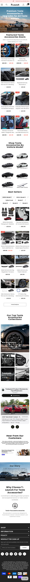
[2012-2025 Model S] (22, 175)
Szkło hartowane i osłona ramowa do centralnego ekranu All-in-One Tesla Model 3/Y (7, 83)
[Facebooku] (2, 554)
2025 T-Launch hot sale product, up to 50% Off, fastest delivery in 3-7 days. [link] (15, 40)
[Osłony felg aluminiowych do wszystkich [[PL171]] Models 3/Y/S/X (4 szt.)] (22, 50)
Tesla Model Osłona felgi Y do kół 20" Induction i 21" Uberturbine (7, 60)
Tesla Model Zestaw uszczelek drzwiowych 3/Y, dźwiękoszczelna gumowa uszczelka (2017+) (22, 131)
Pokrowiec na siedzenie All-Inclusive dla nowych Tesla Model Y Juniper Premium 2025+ (22, 223)
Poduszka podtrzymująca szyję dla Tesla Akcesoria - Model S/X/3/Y (22, 107)
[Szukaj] (7, 5)
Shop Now (15, 29)
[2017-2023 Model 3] (22, 165)
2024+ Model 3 (21, 197)
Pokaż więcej (15, 304)
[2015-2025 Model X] (8, 184)
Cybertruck (9, 200)
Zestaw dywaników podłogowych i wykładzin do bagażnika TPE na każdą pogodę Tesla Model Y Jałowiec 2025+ (7, 223)
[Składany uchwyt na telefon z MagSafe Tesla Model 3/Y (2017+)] (8, 122)
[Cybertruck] (8, 175)
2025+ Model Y (7, 197)
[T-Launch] (15, 452)
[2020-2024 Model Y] (22, 155)
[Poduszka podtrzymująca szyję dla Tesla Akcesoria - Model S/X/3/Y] (22, 98)
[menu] (2, 5)
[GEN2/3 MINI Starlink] (22, 184)
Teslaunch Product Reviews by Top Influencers (16, 390)
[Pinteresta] (11, 554)
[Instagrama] (6, 554)
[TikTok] (15, 554)
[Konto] (23, 5)
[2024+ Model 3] (8, 165)
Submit (24, 547)
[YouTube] (20, 554)
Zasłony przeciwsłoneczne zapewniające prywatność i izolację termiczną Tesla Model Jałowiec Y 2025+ (22, 247)
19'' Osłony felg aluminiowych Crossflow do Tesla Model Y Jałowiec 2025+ (22, 295)
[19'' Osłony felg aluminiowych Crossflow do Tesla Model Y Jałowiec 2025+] (22, 286)
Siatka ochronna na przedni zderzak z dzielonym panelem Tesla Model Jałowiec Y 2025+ (22, 271)
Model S (15, 203)
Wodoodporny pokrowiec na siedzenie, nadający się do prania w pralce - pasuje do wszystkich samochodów (7, 107)
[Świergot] (24, 554)
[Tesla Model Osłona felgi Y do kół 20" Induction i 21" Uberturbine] (8, 50)
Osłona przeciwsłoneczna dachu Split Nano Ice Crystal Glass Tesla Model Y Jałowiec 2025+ (8, 247)
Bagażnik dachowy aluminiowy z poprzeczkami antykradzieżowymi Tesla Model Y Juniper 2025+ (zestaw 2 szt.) (22, 83)
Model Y (20, 200)
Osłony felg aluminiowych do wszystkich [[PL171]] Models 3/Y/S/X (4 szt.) (22, 60)
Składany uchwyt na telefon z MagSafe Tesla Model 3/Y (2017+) (7, 131)
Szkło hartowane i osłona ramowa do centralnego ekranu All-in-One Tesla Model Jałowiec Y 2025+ (7, 295)
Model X (25, 203)
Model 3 (5, 203)
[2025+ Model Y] (8, 155)
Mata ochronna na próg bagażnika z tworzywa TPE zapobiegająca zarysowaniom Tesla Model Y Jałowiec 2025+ (7, 271)
